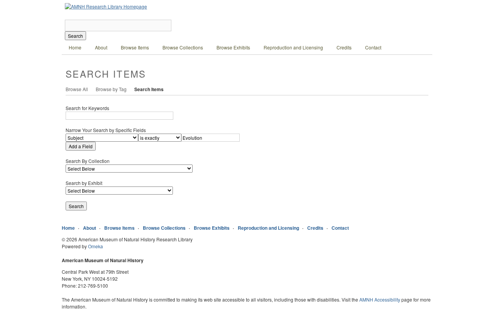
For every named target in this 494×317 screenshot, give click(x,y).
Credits (344, 47)
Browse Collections (182, 47)
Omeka (95, 246)
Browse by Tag (111, 89)
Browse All (77, 89)
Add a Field (81, 146)
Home (75, 47)
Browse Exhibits (233, 47)
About (101, 47)
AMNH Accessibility (379, 299)
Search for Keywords (87, 108)
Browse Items (135, 47)
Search (75, 35)
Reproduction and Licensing (293, 47)
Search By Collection (88, 161)
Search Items (149, 89)
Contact (373, 47)
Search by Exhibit (84, 183)
